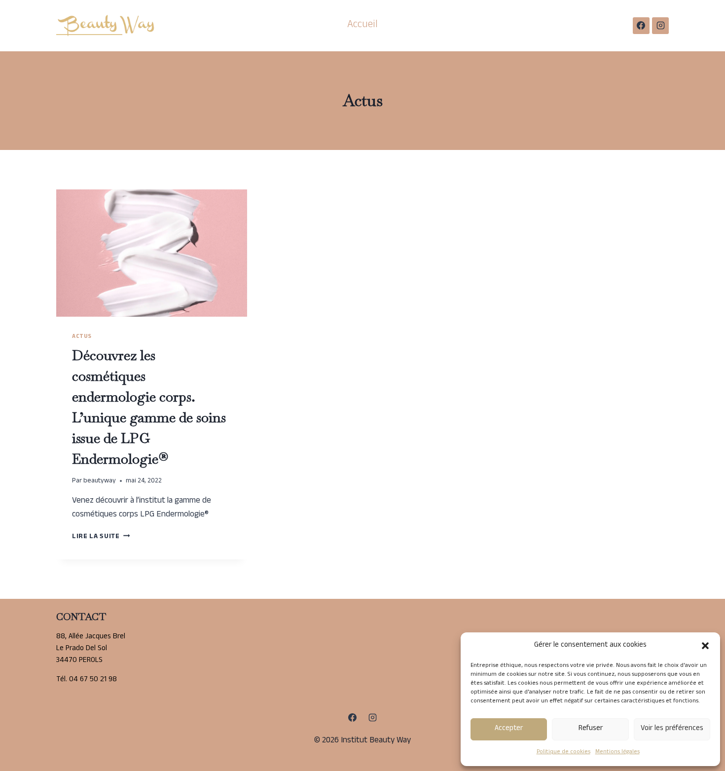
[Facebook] (641, 25)
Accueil (362, 25)
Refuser (591, 729)
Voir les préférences (672, 729)
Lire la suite (101, 537)
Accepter (509, 729)
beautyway (99, 481)
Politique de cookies (563, 752)
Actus (82, 337)
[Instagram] (660, 25)
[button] (705, 646)
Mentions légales (617, 752)
